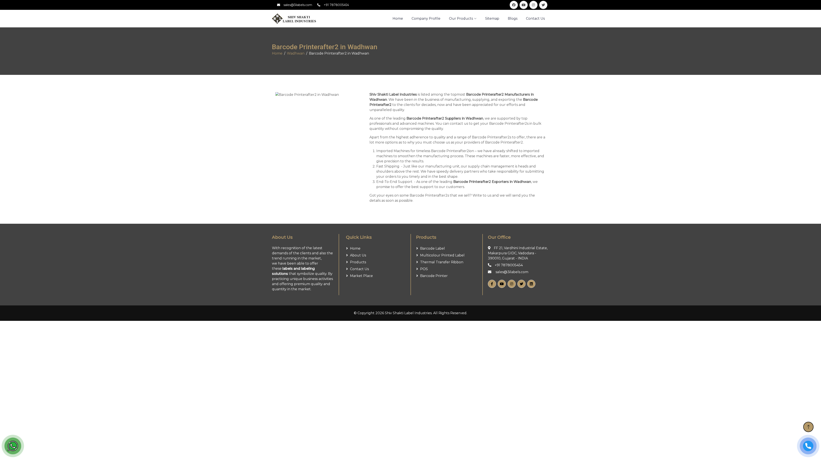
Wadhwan (295, 53)
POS (424, 269)
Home (277, 53)
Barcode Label (432, 248)
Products (358, 262)
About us (358, 255)
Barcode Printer (434, 276)
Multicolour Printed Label (442, 255)
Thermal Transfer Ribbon (441, 262)
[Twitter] (521, 284)
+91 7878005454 (336, 5)
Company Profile (426, 18)
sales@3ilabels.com (298, 5)
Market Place (361, 276)
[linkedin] (531, 284)
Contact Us (535, 18)
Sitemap (492, 18)
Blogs (512, 18)
